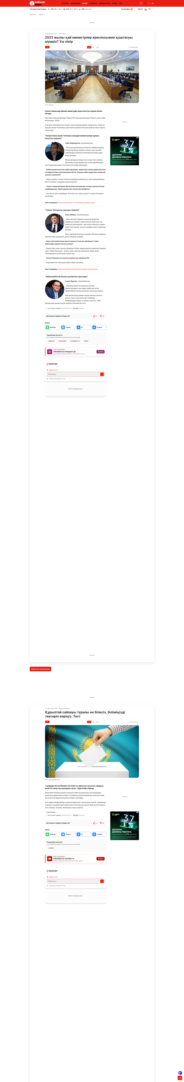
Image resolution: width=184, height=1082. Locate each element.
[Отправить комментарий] (102, 374)
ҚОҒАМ (84, 3)
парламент (63, 341)
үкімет (86, 341)
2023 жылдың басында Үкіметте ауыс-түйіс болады (78, 269)
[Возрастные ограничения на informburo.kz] (141, 3)
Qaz (93, 47)
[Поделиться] (180, 1078)
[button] (146, 9)
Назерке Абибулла (64, 708)
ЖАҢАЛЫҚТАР (75, 3)
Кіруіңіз (51, 370)
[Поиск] (145, 3)
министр (52, 341)
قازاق (97, 47)
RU (153, 3)
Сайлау (51, 848)
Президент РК (75, 341)
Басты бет (33, 14)
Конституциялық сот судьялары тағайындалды (76, 203)
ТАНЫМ (114, 3)
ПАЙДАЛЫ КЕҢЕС (104, 3)
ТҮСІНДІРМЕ (93, 3)
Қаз (89, 47)
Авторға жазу (134, 47)
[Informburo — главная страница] (38, 3)
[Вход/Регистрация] (148, 3)
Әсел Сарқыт (62, 33)
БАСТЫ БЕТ (65, 3)
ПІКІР (120, 3)
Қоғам (41, 14)
